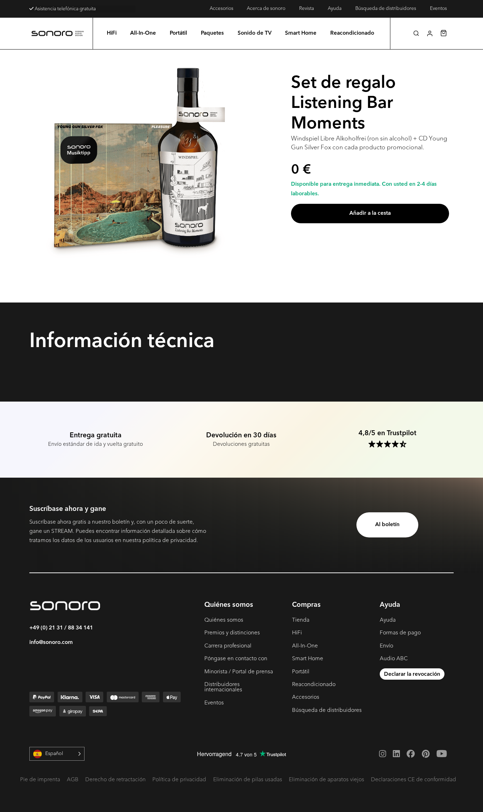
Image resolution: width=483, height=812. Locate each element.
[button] (416, 33)
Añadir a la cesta (370, 213)
